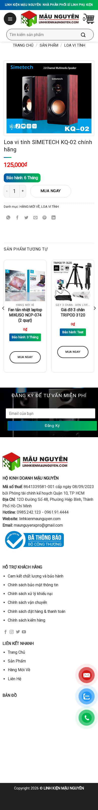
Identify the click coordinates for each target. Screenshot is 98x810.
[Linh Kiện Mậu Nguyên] (50, 19)
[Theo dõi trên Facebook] (6, 632)
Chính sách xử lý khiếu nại (30, 593)
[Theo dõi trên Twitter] (18, 632)
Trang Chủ (16, 652)
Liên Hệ (14, 678)
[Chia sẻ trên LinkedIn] (54, 218)
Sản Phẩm (49, 45)
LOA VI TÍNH (74, 45)
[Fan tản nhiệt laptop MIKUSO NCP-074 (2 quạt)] (25, 281)
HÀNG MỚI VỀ (30, 206)
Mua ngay (50, 191)
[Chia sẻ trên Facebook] (17, 218)
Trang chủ (23, 45)
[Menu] (10, 19)
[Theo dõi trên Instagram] (12, 632)
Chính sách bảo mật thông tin (33, 585)
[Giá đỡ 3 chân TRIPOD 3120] (73, 281)
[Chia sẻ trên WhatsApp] (8, 218)
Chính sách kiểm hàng (26, 620)
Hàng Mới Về (19, 669)
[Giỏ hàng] (88, 19)
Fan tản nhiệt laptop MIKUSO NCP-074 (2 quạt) (25, 315)
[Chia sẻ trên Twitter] (26, 218)
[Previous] (3, 318)
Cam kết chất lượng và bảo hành (35, 576)
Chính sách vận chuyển (27, 602)
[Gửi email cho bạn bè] (35, 218)
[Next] (94, 318)
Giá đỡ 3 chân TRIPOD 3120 (73, 312)
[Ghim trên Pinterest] (44, 218)
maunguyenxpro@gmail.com (38, 525)
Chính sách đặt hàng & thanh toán (36, 611)
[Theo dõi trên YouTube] (24, 632)
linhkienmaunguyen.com (40, 518)
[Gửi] (87, 35)
